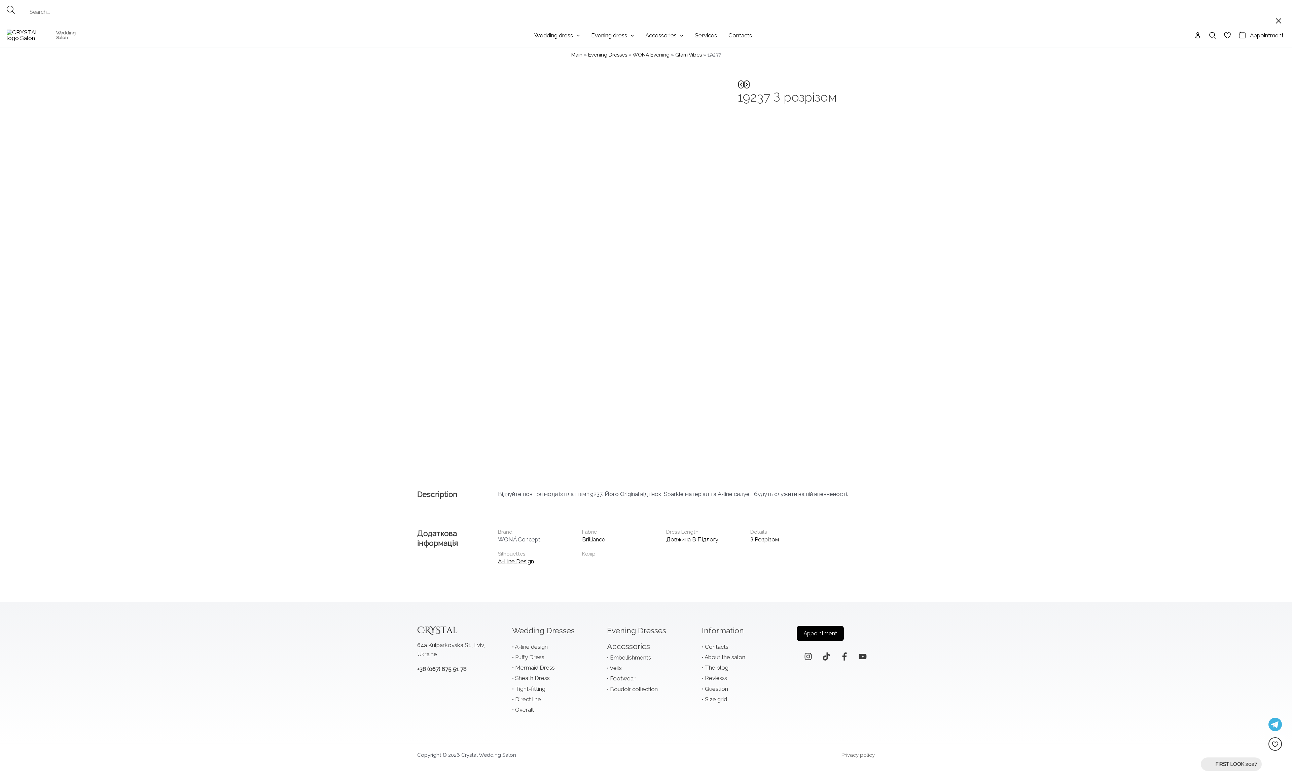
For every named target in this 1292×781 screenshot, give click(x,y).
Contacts (716, 646)
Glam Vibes (688, 55)
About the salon (725, 657)
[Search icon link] (1213, 35)
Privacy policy (858, 755)
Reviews (716, 678)
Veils (616, 668)
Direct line (528, 699)
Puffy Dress (529, 657)
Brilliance (593, 539)
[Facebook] (844, 656)
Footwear (623, 678)
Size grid (716, 699)
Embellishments (630, 657)
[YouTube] (863, 656)
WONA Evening (651, 55)
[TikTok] (826, 656)
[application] (576, 35)
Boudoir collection (634, 689)
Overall (524, 709)
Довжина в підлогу (692, 539)
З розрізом (764, 539)
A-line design (516, 561)
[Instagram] (808, 656)
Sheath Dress (532, 678)
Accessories (628, 646)
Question (716, 688)
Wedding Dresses (543, 630)
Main (576, 55)
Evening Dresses (607, 55)
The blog (716, 667)
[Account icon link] (1198, 35)
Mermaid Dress (535, 667)
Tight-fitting (530, 688)
